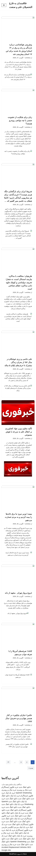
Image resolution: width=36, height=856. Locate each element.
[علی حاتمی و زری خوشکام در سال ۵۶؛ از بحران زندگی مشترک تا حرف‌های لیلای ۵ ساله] (18, 343)
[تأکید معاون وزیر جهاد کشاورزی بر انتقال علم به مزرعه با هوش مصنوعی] (18, 412)
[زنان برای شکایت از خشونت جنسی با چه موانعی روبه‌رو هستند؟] (18, 101)
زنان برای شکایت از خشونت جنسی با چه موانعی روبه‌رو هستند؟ (20, 120)
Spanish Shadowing (24, 793)
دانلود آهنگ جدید (24, 821)
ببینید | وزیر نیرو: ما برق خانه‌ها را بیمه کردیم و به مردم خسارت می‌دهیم (18, 517)
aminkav (27, 57)
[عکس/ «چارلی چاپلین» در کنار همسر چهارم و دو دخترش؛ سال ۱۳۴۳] (18, 699)
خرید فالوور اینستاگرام (10, 787)
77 (8, 762)
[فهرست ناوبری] (4, 5)
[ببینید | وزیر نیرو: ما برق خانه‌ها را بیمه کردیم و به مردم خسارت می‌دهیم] (18, 498)
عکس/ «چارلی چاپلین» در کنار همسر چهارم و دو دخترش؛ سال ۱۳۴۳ (18, 718)
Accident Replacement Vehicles (14, 847)
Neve (25, 854)
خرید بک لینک (10, 793)
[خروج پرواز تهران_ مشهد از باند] (18, 577)
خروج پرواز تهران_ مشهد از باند (18, 593)
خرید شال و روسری (24, 790)
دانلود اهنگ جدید (25, 787)
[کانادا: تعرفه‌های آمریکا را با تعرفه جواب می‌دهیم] (18, 635)
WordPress (13, 854)
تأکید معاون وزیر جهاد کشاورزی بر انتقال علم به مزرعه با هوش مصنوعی (18, 431)
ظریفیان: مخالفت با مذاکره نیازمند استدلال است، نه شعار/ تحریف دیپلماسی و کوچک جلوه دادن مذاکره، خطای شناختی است (19, 282)
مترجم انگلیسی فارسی (10, 827)
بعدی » (31, 768)
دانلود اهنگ (10, 813)
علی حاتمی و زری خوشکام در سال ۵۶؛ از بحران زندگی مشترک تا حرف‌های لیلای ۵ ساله (18, 362)
